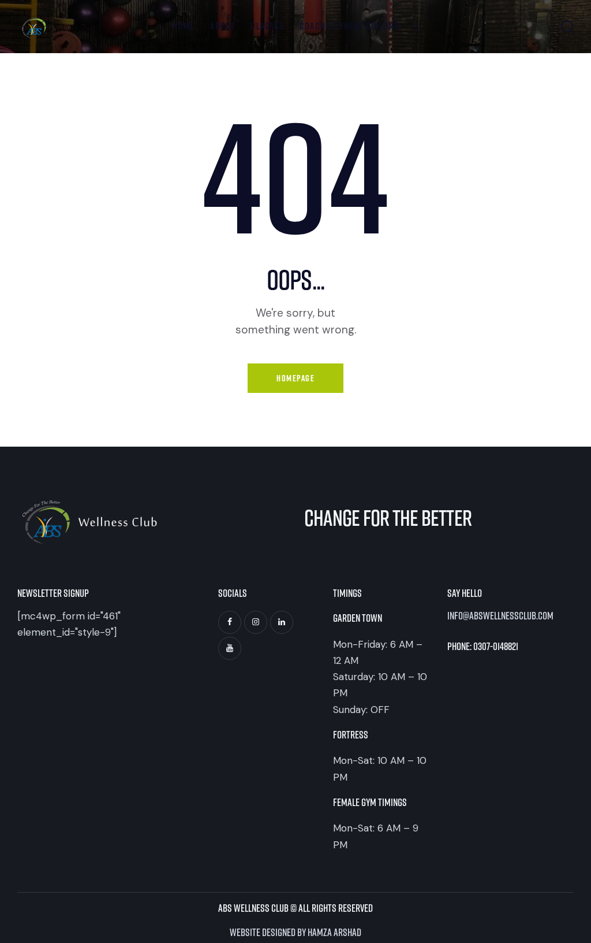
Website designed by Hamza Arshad (295, 932)
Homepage (295, 378)
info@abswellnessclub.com (500, 616)
